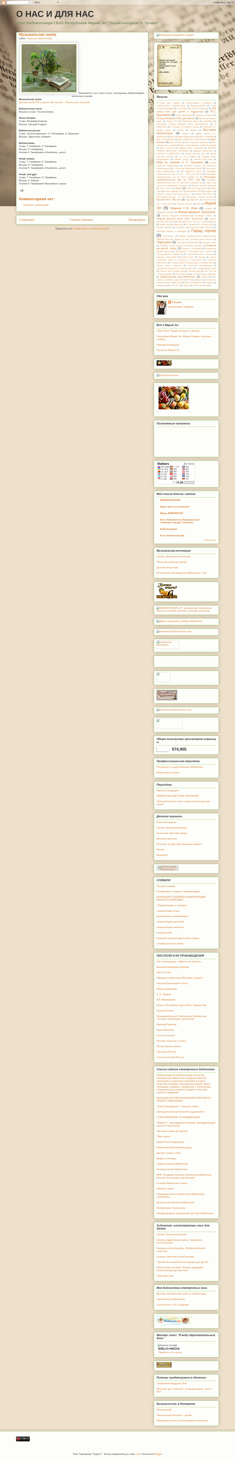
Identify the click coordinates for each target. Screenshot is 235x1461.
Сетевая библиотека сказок (172, 1183)
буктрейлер (208, 121)
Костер (160, 849)
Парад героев (203, 231)
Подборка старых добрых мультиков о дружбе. (181, 246)
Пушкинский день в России (200, 254)
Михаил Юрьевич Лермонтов (175, 216)
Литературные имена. (169, 1046)
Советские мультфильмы (200, 265)
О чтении (191, 224)
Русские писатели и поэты (171, 1040)
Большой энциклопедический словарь (178, 938)
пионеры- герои (209, 242)
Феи (189, 280)
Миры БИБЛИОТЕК (171, 513)
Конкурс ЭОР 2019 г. (204, 194)
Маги (198, 204)
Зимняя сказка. (181, 159)
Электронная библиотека (171, 1299)
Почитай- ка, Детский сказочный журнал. (179, 844)
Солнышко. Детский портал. (172, 833)
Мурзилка (162, 855)
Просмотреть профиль (181, 306)
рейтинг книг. (187, 257)
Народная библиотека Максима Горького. (180, 977)
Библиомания (168, 529)
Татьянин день (194, 271)
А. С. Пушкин (164, 994)
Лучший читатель (184, 204)
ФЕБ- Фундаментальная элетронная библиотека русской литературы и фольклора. (184, 1176)
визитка (180, 130)
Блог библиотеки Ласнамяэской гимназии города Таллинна (179, 521)
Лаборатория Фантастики (171, 1208)
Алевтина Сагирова (204, 115)
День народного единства (196, 142)
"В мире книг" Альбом (168, 103)
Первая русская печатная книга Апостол (193, 239)
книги (178, 188)
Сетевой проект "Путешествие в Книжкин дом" (192, 263)
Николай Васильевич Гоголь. (173, 983)
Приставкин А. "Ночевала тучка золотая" (194, 251)
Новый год (164, 224)
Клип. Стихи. (165, 188)
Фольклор (199, 280)
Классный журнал (167, 822)
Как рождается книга (191, 171)
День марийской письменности (192, 139)
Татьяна (176, 302)
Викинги (193, 130)
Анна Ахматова (165, 1029)
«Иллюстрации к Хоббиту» (199, 103)
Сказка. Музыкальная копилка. (174, 556)
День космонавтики (165, 139)
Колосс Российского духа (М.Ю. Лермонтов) (181, 1005)
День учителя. (167, 148)
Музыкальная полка (37, 34)
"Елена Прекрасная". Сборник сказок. (178, 1106)
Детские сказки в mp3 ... (170, 1153)
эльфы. (186, 285)
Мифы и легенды (166, 1158)
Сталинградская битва (206, 268)
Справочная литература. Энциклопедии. (174, 268)
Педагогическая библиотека (172, 1163)
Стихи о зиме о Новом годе (172, 271)
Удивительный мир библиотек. (177, 276)
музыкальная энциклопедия (172, 916)
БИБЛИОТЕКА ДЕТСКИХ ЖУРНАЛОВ (178, 795)
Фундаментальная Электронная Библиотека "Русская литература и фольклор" (182, 1017)
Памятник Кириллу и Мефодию (171, 231)
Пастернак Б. (169, 236)
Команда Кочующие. (168, 344)
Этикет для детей (200, 285)
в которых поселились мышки (185, 127)
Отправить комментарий (36, 205)
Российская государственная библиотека (180, 767)
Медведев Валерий (165, 212)
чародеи (209, 282)
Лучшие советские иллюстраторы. (176, 1256)
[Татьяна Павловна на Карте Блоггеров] (167, 375)
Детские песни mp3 (167, 567)
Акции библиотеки (184, 115)
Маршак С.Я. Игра (183, 208)
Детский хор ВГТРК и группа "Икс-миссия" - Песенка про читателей (54, 102)
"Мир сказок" (164, 1136)
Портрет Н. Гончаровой (192, 248)
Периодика (164, 242)
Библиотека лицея (190, 121)
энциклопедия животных (170, 927)
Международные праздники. (197, 212)
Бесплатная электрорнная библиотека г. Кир (182, 572)
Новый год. (178, 224)
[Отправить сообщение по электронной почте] (21, 190)
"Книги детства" (165, 1275)
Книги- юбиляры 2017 (174, 191)
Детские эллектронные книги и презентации (181, 1293)
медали (208, 208)
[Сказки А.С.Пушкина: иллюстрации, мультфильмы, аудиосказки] (167, 699)
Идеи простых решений (174, 506)
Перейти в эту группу (170, 1352)
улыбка (204, 277)
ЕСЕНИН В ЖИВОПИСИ (168, 154)
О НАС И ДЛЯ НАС (55, 14)
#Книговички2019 (198, 106)
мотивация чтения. (203, 216)
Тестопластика (182, 274)
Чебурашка (161, 285)
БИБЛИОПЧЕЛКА (170, 500)
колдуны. (209, 191)
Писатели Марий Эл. (168, 350)
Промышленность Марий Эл (170, 254)
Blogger (158, 1454)
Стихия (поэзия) (166, 1035)
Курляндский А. (193, 200)
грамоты (185, 133)
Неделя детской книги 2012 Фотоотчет (180, 218)
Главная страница (81, 219)
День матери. (175, 142)
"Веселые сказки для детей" (172, 1131)
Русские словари (166, 886)
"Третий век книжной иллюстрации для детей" (183, 1262)
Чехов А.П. (174, 285)
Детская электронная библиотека (175, 1202)
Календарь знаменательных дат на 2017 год (186, 178)
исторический (164, 932)
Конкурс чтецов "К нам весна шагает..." (174, 194)
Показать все (210, 540)
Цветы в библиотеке (193, 282)
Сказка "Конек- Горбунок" (169, 265)
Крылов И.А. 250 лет (169, 199)
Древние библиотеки (203, 151)
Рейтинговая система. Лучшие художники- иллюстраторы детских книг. (180, 1269)
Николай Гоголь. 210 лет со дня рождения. (197, 222)
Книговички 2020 (194, 191)
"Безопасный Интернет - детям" (175, 1415)
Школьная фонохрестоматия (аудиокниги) (180, 1111)
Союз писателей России (170, 1057)
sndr (138, 1454)
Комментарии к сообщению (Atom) (91, 228)
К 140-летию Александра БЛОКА (187, 168)
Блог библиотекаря (172, 535)
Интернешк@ (164, 1409)
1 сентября (182, 108)
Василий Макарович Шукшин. (173, 967)
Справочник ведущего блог (172, 1383)
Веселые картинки (167, 838)
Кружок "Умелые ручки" (201, 197)
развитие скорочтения (167, 257)
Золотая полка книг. (203, 159)
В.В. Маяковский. (166, 999)
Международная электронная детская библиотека (185, 1213)
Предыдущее (137, 219)
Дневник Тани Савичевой (191, 148)
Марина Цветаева (167, 988)
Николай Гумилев (166, 1024)
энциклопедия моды (168, 910)
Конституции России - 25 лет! (171, 197)
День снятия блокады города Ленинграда (198, 145)
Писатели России (166, 1051)
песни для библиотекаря (39, 38)
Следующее (26, 219)
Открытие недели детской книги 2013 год (194, 227)
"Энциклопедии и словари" (172, 905)
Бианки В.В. (172, 121)
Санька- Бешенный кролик (171, 827)
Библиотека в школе (168, 772)
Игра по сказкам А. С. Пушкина (180, 162)
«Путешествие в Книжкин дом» (171, 106)
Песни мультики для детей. (172, 562)
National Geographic (168, 790)
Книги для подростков (196, 188)
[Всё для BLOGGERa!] (164, 1366)
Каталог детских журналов (204, 186)
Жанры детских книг (195, 154)
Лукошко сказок (165, 1188)
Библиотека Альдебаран (170, 1142)
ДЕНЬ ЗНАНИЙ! (206, 137)
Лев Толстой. (164, 972)
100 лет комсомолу (199, 108)
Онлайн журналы (164, 227)
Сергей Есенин (165, 1010)
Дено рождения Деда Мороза (183, 137)
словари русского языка (170, 943)
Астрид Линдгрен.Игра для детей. (176, 118)
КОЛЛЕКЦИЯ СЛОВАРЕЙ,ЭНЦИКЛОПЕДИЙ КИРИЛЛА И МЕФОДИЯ (181, 898)
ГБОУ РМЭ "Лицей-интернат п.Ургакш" (178, 330)
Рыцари (201, 257)
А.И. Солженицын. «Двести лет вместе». (179, 961)
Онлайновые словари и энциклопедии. (178, 891)
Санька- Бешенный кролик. (172, 1234)
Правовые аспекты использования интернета (182, 1420)
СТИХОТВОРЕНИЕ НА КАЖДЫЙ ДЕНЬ (178, 1117)
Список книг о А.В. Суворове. (173, 1304)
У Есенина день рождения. (204, 274)
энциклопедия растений (170, 921)
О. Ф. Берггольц (206, 224)
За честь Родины (187, 157)
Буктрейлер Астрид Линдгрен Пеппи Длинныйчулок (182, 124)
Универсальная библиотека (172, 1169)
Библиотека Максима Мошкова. (174, 1147)
